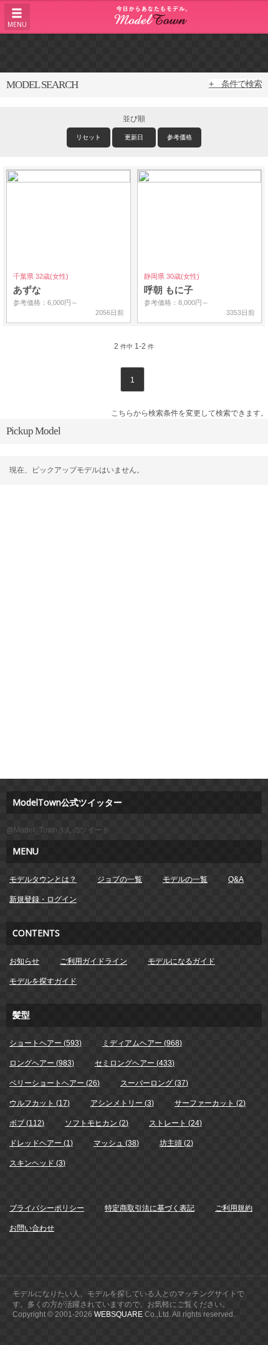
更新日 (134, 137)
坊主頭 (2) (176, 1143)
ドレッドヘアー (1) (41, 1143)
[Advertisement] (134, 52)
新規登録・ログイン (43, 899)
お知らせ (24, 961)
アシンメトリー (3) (122, 1103)
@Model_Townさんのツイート (58, 830)
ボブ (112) (26, 1123)
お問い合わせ (31, 1228)
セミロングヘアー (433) (135, 1063)
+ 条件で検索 (235, 84)
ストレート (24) (175, 1123)
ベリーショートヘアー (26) (54, 1083)
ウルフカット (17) (39, 1103)
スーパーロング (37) (154, 1083)
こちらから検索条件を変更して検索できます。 (189, 413)
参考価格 (179, 137)
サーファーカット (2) (210, 1103)
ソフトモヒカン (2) (96, 1123)
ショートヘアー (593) (45, 1043)
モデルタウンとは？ (43, 879)
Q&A (236, 879)
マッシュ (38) (116, 1143)
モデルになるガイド (181, 961)
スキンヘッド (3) (37, 1163)
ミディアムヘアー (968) (142, 1043)
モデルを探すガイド (43, 981)
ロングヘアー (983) (41, 1063)
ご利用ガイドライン (93, 961)
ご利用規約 (233, 1208)
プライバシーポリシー (46, 1208)
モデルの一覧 (185, 879)
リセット (88, 137)
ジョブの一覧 (119, 879)
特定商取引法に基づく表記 (149, 1208)
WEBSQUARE (118, 1314)
